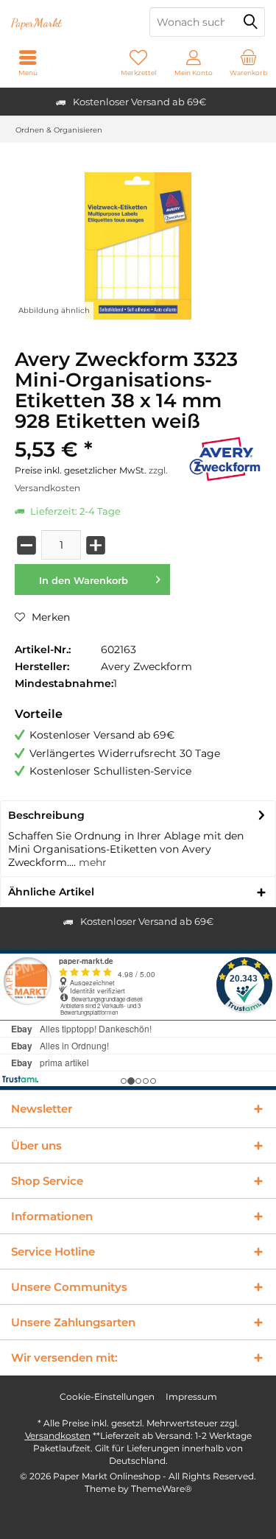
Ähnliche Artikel (51, 891)
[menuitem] (248, 62)
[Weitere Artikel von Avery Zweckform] (224, 459)
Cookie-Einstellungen (107, 1396)
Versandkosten (58, 1435)
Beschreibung (46, 815)
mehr (91, 862)
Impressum (191, 1396)
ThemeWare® (161, 1488)
